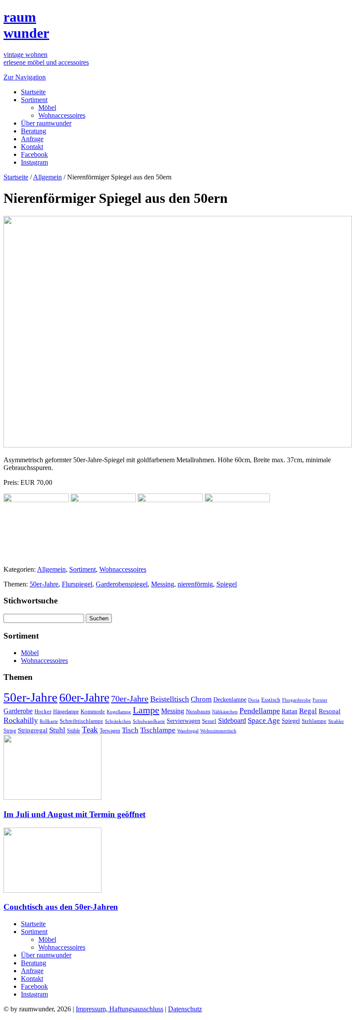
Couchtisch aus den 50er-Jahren (60, 906)
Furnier (320, 699)
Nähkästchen (225, 711)
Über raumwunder (46, 123)
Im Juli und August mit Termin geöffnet (74, 814)
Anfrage (32, 138)
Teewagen (110, 731)
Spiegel (226, 584)
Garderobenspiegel (122, 584)
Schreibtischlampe (81, 721)
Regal (308, 711)
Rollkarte (49, 721)
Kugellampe (119, 711)
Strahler (336, 721)
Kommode (93, 711)
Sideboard (232, 720)
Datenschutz (185, 1009)
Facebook (34, 154)
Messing (162, 584)
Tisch (130, 730)
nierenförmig (195, 584)
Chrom (201, 699)
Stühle (73, 731)
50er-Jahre (44, 584)
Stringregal (32, 730)
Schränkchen (118, 721)
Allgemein (47, 177)
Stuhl (57, 730)
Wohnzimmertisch (218, 731)
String (9, 731)
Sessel (209, 721)
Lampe (146, 710)
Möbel (47, 107)
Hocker (42, 712)
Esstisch (270, 699)
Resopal (329, 711)
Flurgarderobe (296, 699)
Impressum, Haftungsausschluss (119, 1009)
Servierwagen (183, 720)
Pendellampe (259, 710)
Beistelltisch (169, 699)
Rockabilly (20, 720)
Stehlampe (314, 721)
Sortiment (34, 99)
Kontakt (32, 146)
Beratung (33, 131)
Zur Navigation (24, 77)
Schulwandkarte (149, 721)
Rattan (289, 711)
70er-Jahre (129, 698)
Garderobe (18, 711)
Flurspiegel (77, 584)
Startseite (33, 92)
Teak (90, 729)
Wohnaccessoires (61, 115)
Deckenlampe (229, 699)
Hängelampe (66, 712)
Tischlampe (157, 729)
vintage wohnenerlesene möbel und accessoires (46, 58)
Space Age (264, 720)
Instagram (34, 162)
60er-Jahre (84, 697)
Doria (253, 699)
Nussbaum (198, 712)
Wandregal (188, 731)
